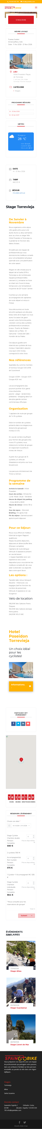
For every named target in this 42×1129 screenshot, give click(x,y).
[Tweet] (18, 724)
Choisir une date (13, 821)
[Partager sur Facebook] (13, 724)
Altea (6, 1089)
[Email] (28, 724)
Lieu (15, 72)
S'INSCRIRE (21, 20)
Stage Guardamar (18, 1008)
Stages (17, 91)
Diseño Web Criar (21, 1126)
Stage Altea (15, 971)
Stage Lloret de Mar (19, 1045)
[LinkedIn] (23, 724)
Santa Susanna (9, 1093)
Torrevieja (7, 1085)
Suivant (24, 916)
